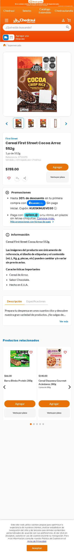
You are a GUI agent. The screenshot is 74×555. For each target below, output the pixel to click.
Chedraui (8, 10)
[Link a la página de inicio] (4, 45)
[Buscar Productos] (68, 27)
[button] (6, 20)
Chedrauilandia (64, 10)
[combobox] (37, 27)
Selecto (27, 10)
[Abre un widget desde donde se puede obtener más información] (60, 547)
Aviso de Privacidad (36, 541)
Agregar (57, 167)
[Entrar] (63, 20)
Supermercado (14, 45)
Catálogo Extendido (45, 10)
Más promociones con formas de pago (30, 221)
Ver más (64, 321)
